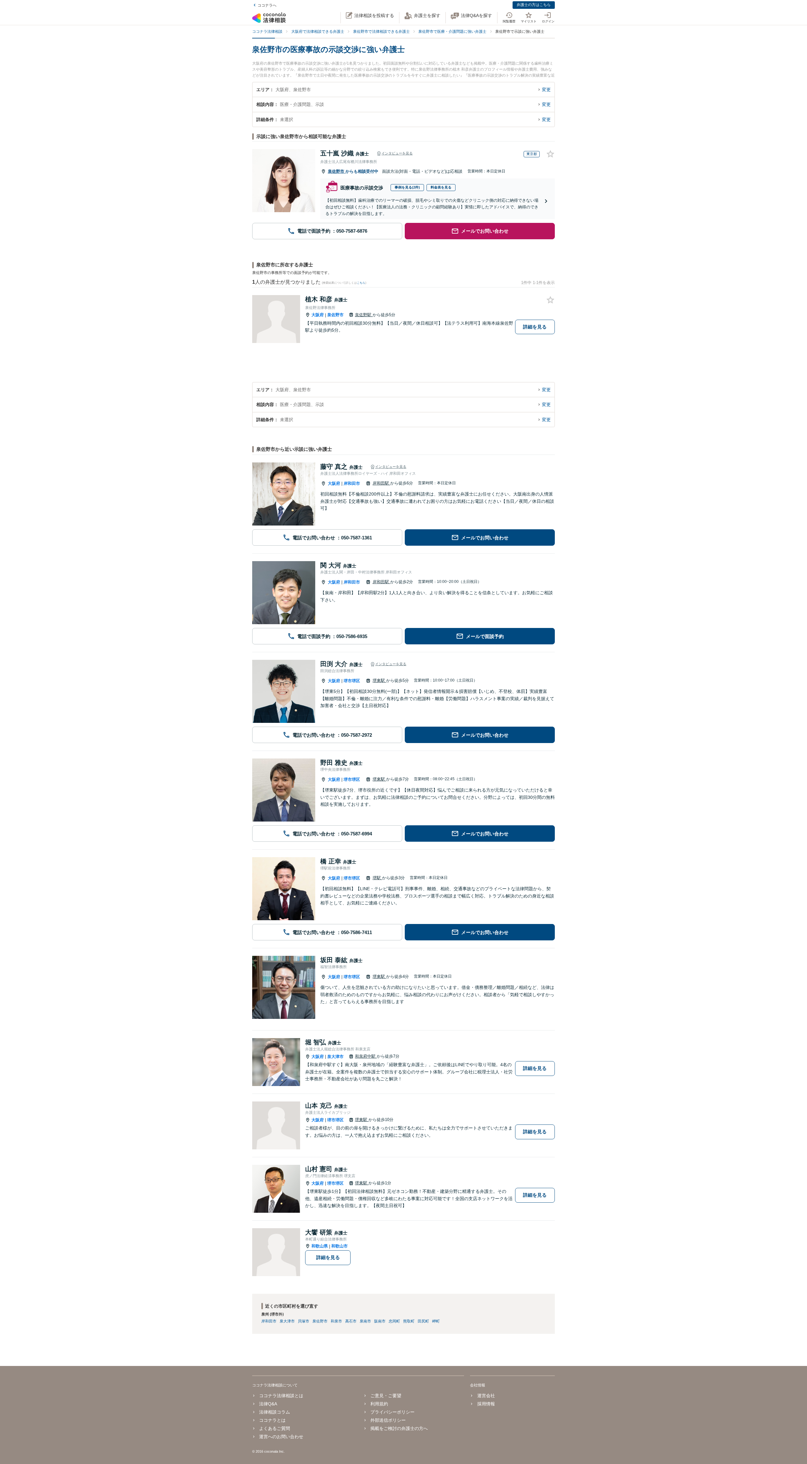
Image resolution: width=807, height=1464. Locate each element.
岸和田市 (352, 483)
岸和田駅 (381, 483)
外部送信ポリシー (388, 1420)
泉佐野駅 (364, 314)
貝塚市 (303, 1321)
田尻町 (423, 1321)
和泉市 (336, 1321)
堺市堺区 (352, 680)
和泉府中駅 (366, 1056)
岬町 (436, 1321)
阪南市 (380, 1321)
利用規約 (379, 1403)
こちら (361, 282)
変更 (546, 89)
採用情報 (486, 1403)
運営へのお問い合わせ (281, 1436)
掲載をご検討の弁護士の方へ (399, 1428)
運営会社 (486, 1395)
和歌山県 (319, 1246)
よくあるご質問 (274, 1428)
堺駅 (377, 877)
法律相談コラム (274, 1412)
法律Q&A (268, 1403)
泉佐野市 (336, 171)
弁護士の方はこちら (534, 5)
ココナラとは (272, 1420)
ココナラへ (267, 5)
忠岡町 (394, 1321)
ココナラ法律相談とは (281, 1395)
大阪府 (317, 314)
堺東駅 (379, 680)
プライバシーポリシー (392, 1412)
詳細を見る (535, 326)
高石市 (351, 1321)
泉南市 (365, 1321)
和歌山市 (339, 1246)
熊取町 (409, 1321)
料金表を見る (441, 187)
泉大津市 (335, 1056)
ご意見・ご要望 (385, 1395)
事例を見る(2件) (407, 187)
